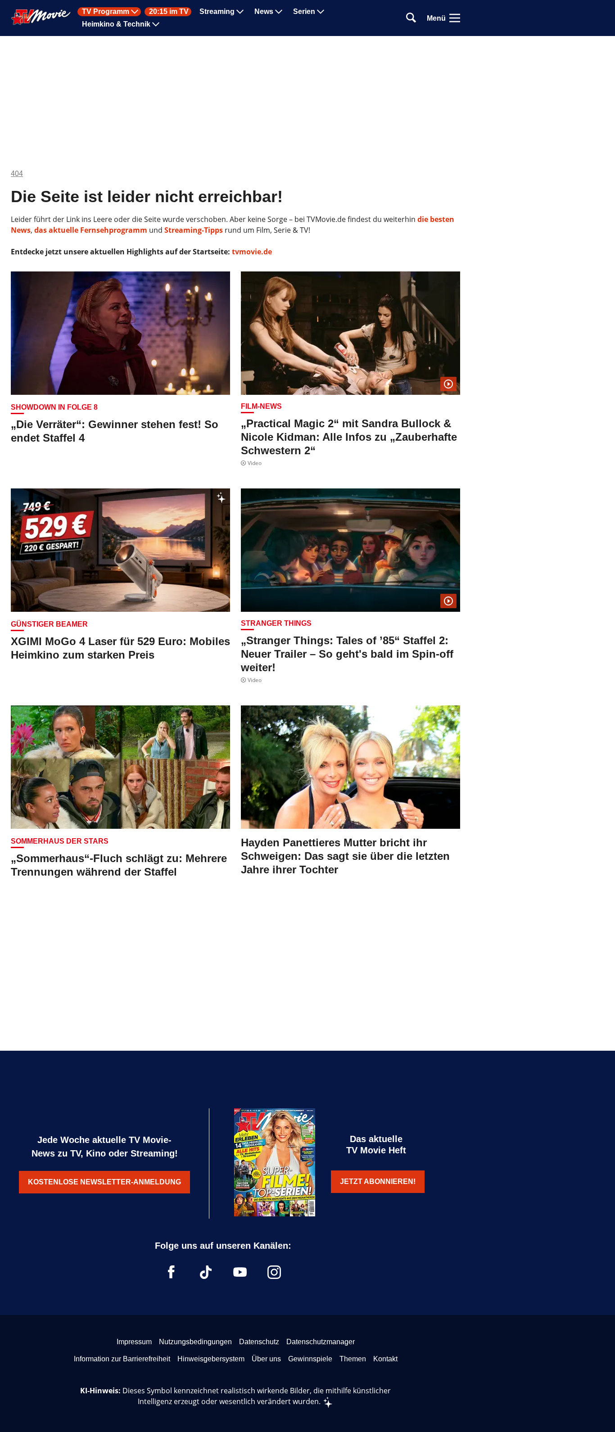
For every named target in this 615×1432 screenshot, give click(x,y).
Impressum (134, 1342)
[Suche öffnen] (411, 18)
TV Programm (105, 11)
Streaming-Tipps (193, 230)
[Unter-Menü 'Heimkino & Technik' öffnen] (155, 24)
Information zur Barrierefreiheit (122, 1359)
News (263, 11)
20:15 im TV (169, 11)
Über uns (266, 1359)
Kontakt (385, 1359)
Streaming (217, 11)
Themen (352, 1359)
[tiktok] (205, 1272)
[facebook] (171, 1272)
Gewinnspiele (310, 1359)
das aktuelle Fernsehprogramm (89, 230)
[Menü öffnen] (454, 18)
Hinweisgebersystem (210, 1359)
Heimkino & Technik (116, 24)
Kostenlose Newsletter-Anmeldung (104, 1182)
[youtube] (239, 1272)
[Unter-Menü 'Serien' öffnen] (320, 11)
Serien (304, 11)
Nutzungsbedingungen (195, 1342)
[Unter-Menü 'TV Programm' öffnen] (134, 11)
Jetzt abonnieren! (378, 1181)
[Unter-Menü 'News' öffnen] (278, 11)
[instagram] (274, 1272)
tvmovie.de (252, 252)
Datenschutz (259, 1342)
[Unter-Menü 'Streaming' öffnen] (240, 11)
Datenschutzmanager (320, 1342)
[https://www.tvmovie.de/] (41, 17)
